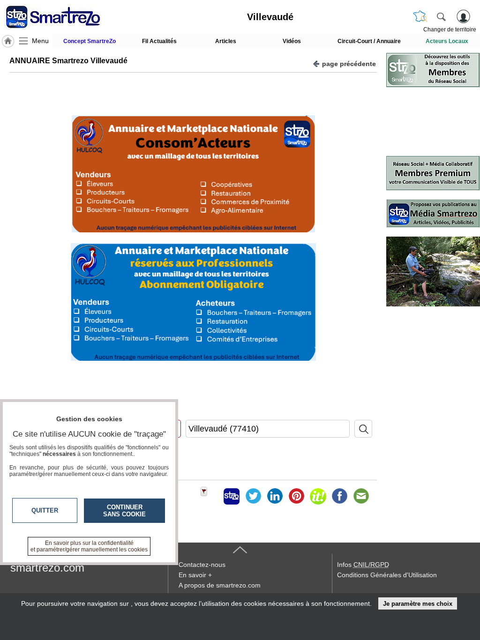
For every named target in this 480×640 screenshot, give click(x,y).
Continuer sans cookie (124, 511)
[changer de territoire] (420, 16)
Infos (363, 564)
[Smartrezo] (65, 17)
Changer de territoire (449, 29)
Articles (225, 41)
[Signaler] (210, 496)
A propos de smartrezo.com (220, 585)
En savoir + (195, 575)
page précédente (349, 63)
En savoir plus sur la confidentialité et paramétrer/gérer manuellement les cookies (89, 546)
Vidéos (292, 41)
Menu (40, 41)
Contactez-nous (202, 564)
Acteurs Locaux (447, 41)
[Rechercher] (441, 16)
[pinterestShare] (296, 496)
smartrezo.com (47, 567)
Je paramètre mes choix (417, 603)
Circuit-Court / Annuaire (369, 41)
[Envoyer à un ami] (361, 496)
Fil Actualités (159, 41)
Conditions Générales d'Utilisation (387, 575)
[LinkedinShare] (274, 496)
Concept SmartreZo (89, 41)
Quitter (44, 510)
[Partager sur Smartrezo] (231, 496)
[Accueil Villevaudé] (7, 41)
